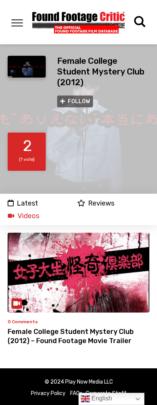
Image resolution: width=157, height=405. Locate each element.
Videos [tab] (28, 215)
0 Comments (23, 321)
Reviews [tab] (101, 203)
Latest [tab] (27, 203)
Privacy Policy (48, 393)
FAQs (76, 393)
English (101, 398)
